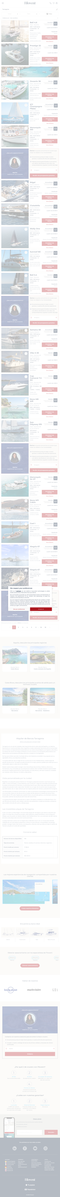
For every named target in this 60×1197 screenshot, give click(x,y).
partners (18, 591)
